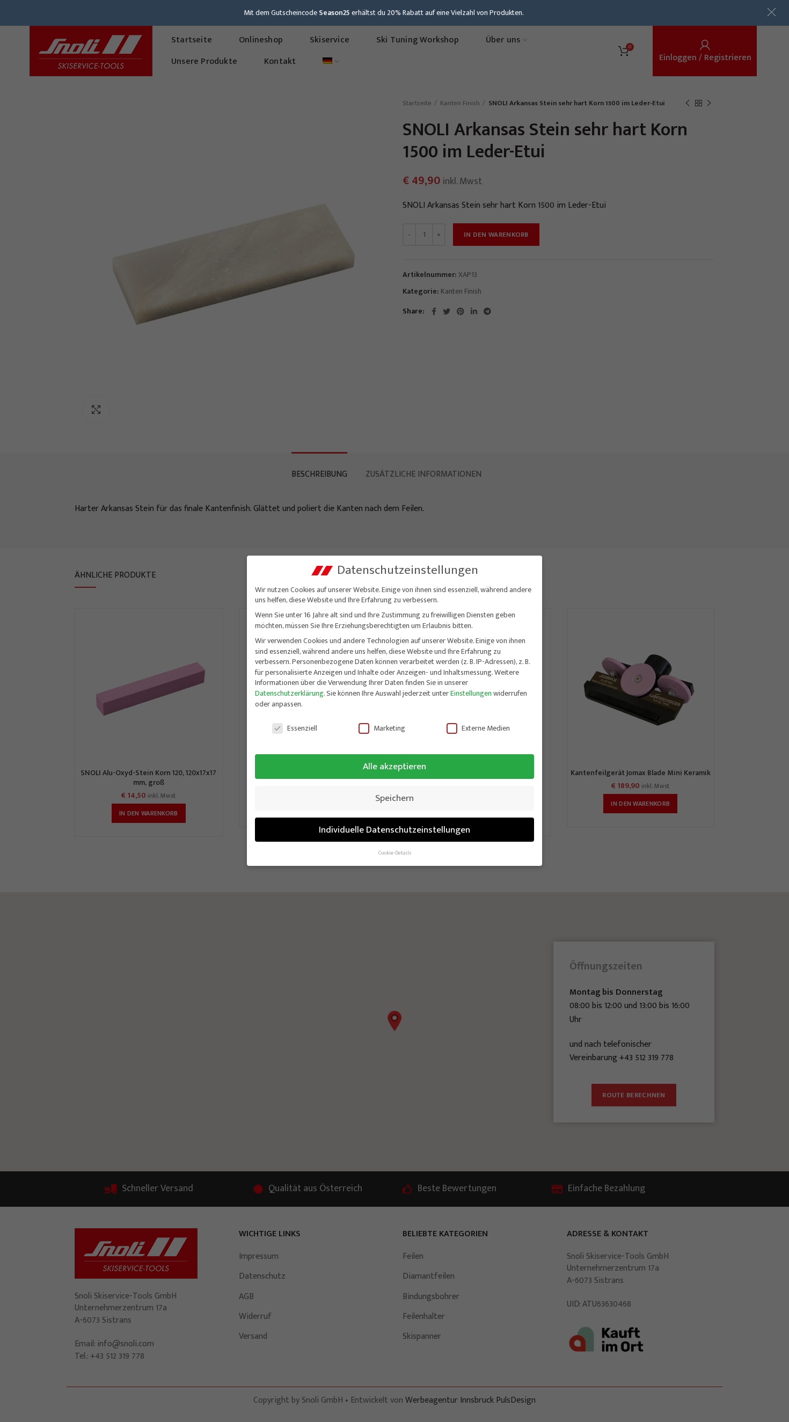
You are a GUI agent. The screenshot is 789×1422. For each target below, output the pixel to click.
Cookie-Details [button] (394, 853)
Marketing (389, 728)
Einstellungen (471, 693)
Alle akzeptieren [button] (394, 766)
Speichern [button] (394, 798)
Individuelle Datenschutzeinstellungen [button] (394, 829)
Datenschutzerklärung (289, 693)
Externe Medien (486, 728)
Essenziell (302, 728)
